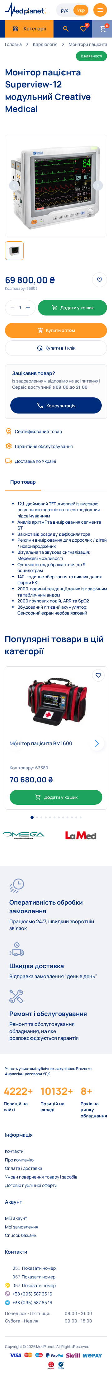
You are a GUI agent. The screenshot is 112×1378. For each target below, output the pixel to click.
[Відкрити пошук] (66, 29)
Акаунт (13, 1201)
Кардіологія (45, 44)
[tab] (23, 482)
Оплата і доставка (23, 1168)
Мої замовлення (21, 1227)
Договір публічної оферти (31, 1185)
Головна (13, 44)
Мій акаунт (16, 1218)
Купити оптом (60, 330)
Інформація (19, 1134)
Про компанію (19, 1160)
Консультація (61, 406)
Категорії (35, 28)
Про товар (23, 481)
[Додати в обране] (98, 675)
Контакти (14, 1151)
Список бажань (20, 1235)
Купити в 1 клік (60, 348)
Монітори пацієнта (88, 44)
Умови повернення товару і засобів (41, 1177)
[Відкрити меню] (100, 10)
